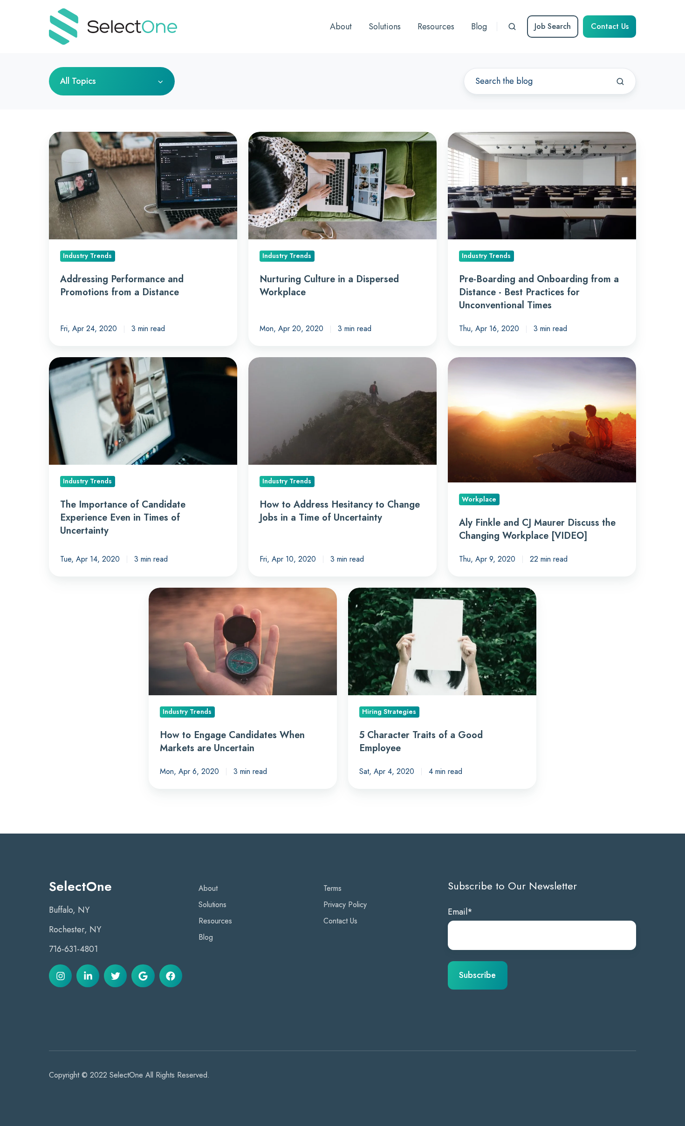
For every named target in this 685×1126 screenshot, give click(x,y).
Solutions (212, 904)
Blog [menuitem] (479, 26)
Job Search (552, 26)
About (208, 888)
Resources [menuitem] (436, 26)
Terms (332, 888)
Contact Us (610, 26)
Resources (215, 921)
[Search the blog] (620, 81)
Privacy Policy (345, 904)
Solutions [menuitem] (385, 26)
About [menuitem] (341, 26)
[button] (512, 26)
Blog (206, 937)
